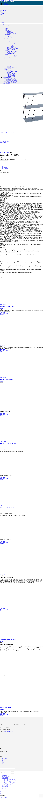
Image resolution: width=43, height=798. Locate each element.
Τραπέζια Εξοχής (10, 44)
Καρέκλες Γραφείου (10, 36)
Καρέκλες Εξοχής (10, 40)
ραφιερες (12, 132)
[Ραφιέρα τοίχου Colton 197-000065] (17, 568)
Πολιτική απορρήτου (6, 762)
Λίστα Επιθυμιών (5, 760)
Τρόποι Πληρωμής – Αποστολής (10, 79)
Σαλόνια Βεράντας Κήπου (11, 43)
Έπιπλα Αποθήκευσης (8, 30)
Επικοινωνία (4, 763)
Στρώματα (6, 69)
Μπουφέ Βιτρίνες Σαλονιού (12, 51)
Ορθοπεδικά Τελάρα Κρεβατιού (12, 63)
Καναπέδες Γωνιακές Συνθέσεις (12, 55)
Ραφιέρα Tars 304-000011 (4, 141)
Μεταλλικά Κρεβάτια (10, 61)
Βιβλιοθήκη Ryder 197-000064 (7, 507)
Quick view (2, 314)
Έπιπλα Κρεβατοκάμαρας (9, 46)
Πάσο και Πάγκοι (10, 72)
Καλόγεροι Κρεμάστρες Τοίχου (12, 67)
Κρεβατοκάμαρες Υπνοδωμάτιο (12, 48)
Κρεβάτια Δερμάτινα (10, 59)
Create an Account (3, 797)
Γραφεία (8, 35)
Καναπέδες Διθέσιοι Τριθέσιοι (12, 56)
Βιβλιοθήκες (6, 28)
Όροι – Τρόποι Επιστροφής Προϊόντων (11, 81)
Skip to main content (10, 0)
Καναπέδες (6, 54)
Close (1, 791)
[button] (4, 313)
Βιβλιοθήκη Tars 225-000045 (6, 379)
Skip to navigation (3, 0)
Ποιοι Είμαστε (4, 759)
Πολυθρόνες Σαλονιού (11, 52)
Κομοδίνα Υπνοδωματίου (11, 47)
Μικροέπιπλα (6, 64)
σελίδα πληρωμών (22, 256)
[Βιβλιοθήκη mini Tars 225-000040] (17, 440)
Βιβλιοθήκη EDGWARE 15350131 (8, 306)
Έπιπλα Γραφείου (7, 34)
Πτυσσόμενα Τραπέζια (11, 73)
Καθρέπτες (9, 66)
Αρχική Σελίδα (5, 758)
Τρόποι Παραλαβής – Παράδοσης (10, 80)
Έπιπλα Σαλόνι (7, 50)
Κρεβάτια (6, 58)
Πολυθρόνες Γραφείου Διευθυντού (13, 37)
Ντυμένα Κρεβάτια (10, 62)
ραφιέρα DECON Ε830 (5, 707)
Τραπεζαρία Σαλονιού (11, 74)
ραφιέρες (34, 163)
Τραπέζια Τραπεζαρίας (11, 76)
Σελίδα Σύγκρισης (5, 761)
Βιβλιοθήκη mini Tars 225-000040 (8, 443)
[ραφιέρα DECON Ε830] (16, 704)
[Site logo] (8, 9)
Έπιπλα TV (6, 29)
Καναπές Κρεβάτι (7, 57)
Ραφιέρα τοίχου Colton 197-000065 (8, 572)
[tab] (4, 166)
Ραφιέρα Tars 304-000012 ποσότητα (7, 159)
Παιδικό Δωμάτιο (7, 68)
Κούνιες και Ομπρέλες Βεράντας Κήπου (14, 41)
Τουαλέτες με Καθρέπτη (11, 49)
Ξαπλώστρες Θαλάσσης (11, 42)
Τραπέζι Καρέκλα (7, 70)
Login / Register (5, 788)
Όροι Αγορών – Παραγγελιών (9, 78)
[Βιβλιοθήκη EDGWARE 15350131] (17, 303)
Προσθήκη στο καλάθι (4, 160)
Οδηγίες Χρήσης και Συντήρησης (10, 82)
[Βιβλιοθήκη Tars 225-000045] (17, 376)
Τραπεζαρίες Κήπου (10, 45)
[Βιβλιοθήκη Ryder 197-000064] (17, 504)
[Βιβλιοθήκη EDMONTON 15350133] (17, 339)
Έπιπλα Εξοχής (7, 38)
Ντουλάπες (9, 31)
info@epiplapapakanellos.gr (7, 731)
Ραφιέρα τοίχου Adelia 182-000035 (8, 639)
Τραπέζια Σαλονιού (10, 53)
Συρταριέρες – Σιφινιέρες (11, 33)
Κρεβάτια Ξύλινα (10, 60)
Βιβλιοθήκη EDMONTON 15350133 (8, 343)
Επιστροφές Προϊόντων (8, 781)
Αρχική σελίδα (3, 132)
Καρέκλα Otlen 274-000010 (5, 152)
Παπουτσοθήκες (10, 32)
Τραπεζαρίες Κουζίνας (11, 75)
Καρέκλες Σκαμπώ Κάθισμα (12, 71)
